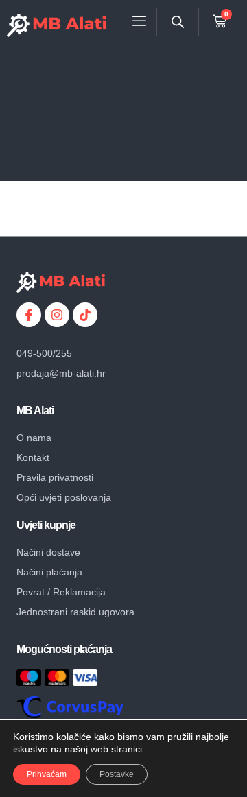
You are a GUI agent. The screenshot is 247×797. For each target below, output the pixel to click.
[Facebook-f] (28, 314)
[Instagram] (57, 314)
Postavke (116, 774)
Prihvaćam (47, 774)
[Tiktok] (85, 314)
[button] (139, 21)
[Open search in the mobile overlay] (178, 21)
